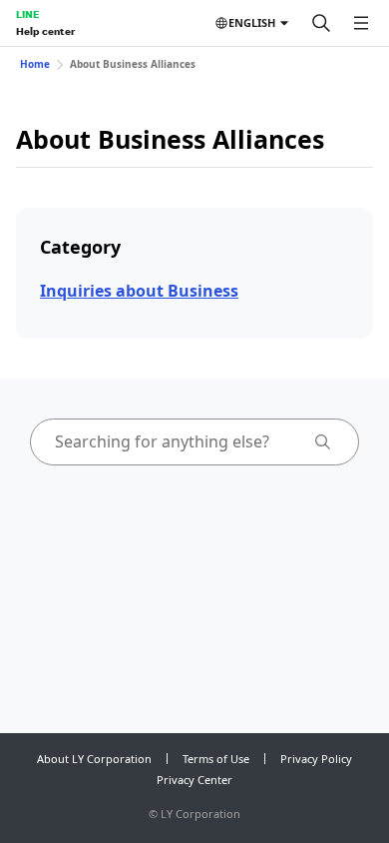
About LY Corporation (94, 758)
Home (35, 64)
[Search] (321, 23)
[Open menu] (361, 23)
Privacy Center (194, 779)
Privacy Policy (316, 758)
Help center (45, 31)
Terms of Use (216, 758)
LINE (27, 14)
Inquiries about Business (139, 291)
